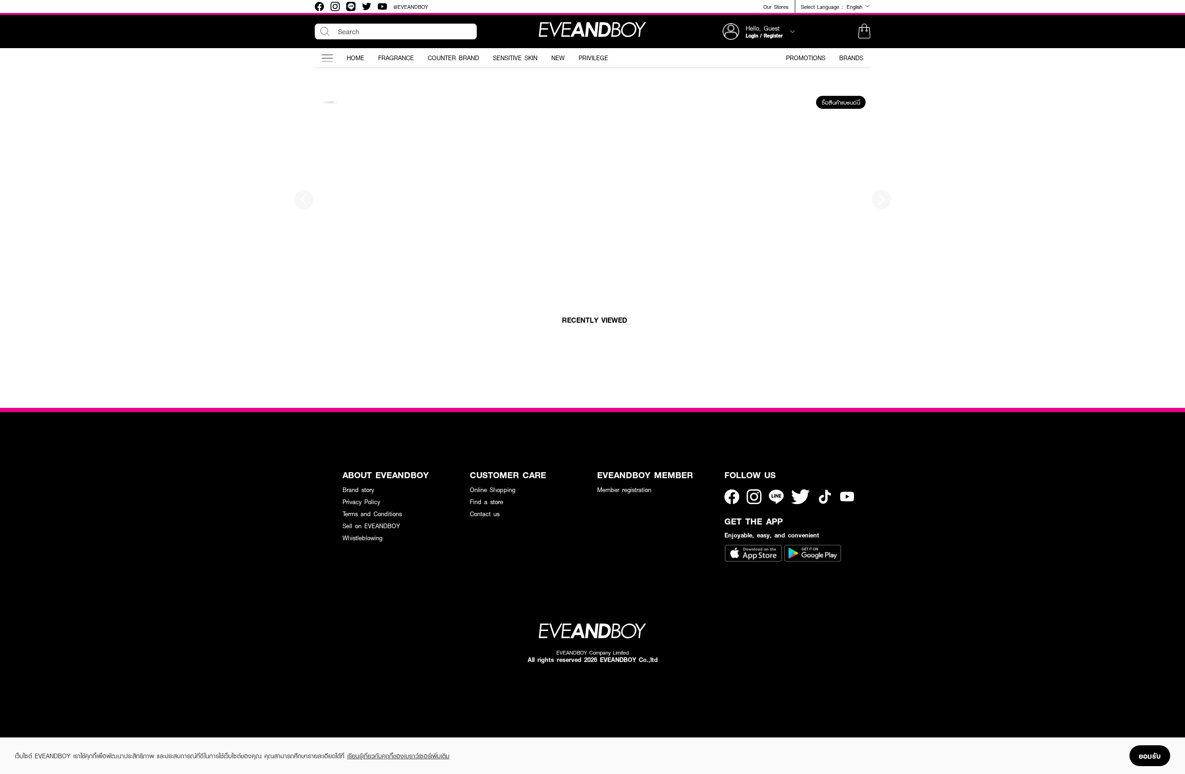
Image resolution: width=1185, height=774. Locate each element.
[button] (864, 31)
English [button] (856, 6)
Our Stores (775, 6)
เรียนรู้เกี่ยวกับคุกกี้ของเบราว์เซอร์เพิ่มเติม (398, 756)
